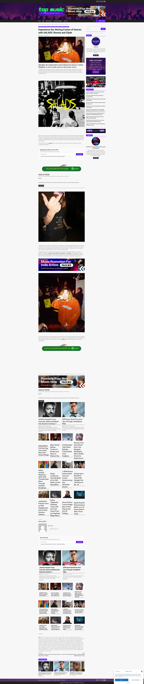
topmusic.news (65, 649)
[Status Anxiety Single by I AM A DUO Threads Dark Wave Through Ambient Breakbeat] (43, 464)
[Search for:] (93, 29)
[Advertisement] (86, 11)
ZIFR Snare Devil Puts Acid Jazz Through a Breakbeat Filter (61, 666)
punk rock (40, 648)
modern (66, 645)
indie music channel (54, 644)
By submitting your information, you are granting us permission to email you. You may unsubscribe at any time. (58, 182)
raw (49, 648)
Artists (45, 26)
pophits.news (74, 646)
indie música (73, 644)
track (69, 649)
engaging (59, 638)
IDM (74, 414)
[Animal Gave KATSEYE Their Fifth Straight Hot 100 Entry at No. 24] (79, 464)
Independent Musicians (57, 642)
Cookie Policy (128, 682)
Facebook (54, 640)
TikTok (61, 649)
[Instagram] (97, 1)
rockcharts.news (57, 648)
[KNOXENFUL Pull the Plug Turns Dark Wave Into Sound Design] (43, 436)
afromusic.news (52, 637)
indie (62, 642)
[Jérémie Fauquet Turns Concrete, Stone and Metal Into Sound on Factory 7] (49, 409)
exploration (50, 640)
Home (39, 20)
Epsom (63, 638)
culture (44, 638)
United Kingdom (41, 650)
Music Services (48, 20)
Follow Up (48, 26)
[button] (141, 671)
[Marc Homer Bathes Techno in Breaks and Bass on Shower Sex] (55, 436)
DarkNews (76, 682)
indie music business (46, 644)
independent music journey (47, 642)
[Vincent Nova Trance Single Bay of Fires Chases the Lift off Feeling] (67, 494)
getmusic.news (62, 640)
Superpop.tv (57, 649)
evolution (66, 638)
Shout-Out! (64, 26)
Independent (52, 26)
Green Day (67, 640)
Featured (46, 414)
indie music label (68, 644)
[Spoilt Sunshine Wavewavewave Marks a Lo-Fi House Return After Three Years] (80, 495)
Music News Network (57, 20)
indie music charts (61, 644)
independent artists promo (53, 641)
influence (49, 645)
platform (55, 646)
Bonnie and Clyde (70, 637)
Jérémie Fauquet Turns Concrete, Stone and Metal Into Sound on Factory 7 (45, 666)
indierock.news (44, 645)
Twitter (75, 649)
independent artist (78, 640)
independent (72, 640)
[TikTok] (103, 1)
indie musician (79, 644)
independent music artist (71, 641)
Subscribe (79, 154)
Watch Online (102, 20)
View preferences (135, 680)
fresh (58, 640)
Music (56, 26)
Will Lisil (40, 35)
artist (57, 637)
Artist (42, 26)
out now (51, 646)
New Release (60, 26)
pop (61, 646)
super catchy (51, 649)
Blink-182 (64, 637)
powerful (78, 646)
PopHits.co (69, 646)
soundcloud (43, 649)
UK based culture (80, 649)
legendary (53, 645)
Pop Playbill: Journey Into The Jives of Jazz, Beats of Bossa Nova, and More (49, 654)
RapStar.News (45, 648)
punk (82, 646)
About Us (65, 20)
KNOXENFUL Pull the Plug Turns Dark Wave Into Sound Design (77, 666)
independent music (62, 641)
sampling (78, 648)
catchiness (40, 638)
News (41, 415)
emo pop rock (55, 638)
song (39, 649)
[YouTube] (105, 1)
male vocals (62, 645)
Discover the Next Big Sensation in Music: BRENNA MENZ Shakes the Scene (73, 654)
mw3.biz (78, 645)
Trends (68, 26)
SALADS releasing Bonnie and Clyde (70, 648)
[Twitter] (101, 1)
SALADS (62, 648)
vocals (46, 650)
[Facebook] (99, 1)
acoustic (42, 637)
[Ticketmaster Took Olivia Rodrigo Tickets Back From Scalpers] (67, 436)
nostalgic (47, 646)
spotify (47, 649)
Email (39, 178)
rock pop (52, 648)
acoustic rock (47, 637)
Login (43, 20)
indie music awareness (76, 642)
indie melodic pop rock (68, 642)
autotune (60, 637)
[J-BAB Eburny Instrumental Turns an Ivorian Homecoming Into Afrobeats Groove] (67, 464)
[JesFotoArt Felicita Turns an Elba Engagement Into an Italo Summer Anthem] (43, 494)
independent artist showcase (43, 641)
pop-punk (64, 646)
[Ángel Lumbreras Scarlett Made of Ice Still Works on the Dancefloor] (55, 464)
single (82, 648)
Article (40, 26)
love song (57, 645)
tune (72, 649)
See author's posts (54, 528)
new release (43, 646)
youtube (49, 650)
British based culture (77, 637)
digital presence (49, 638)
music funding (74, 645)
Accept (121, 680)
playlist (50, 143)
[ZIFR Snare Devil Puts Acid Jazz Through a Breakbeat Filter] (73, 409)
